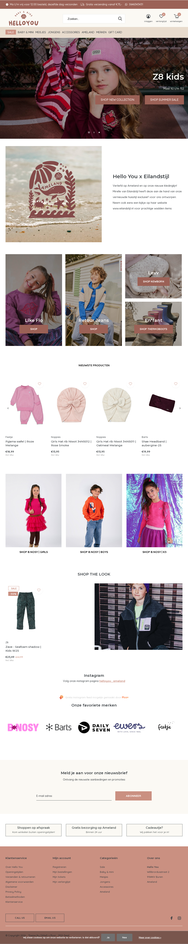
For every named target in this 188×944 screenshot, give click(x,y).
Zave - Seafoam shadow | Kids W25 (23, 648)
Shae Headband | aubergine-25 (154, 443)
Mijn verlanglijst (61, 881)
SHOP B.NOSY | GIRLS (33, 552)
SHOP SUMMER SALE (24, 99)
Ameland (88, 32)
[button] (88, 132)
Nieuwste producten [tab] (94, 365)
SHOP (33, 329)
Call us (20, 917)
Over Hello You (14, 866)
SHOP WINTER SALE (67, 99)
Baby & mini (26, 32)
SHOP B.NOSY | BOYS (94, 552)
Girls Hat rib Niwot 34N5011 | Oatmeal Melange (116, 443)
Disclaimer (11, 886)
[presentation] (8, 408)
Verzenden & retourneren (20, 876)
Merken (101, 32)
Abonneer (133, 796)
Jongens (54, 32)
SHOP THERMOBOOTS (153, 329)
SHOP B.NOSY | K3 (154, 552)
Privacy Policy (13, 891)
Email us (49, 917)
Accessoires (71, 32)
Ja (108, 937)
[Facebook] (172, 918)
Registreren (59, 866)
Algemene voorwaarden (20, 881)
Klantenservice (14, 901)
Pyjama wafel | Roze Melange (20, 443)
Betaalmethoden (15, 896)
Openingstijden (14, 871)
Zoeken (120, 18)
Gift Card (115, 32)
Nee (124, 937)
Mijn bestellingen (62, 871)
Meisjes (40, 32)
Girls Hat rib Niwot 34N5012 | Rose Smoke (71, 443)
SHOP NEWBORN (153, 281)
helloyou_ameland (112, 681)
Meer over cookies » (150, 937)
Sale (11, 32)
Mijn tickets (59, 876)
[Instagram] (179, 918)
